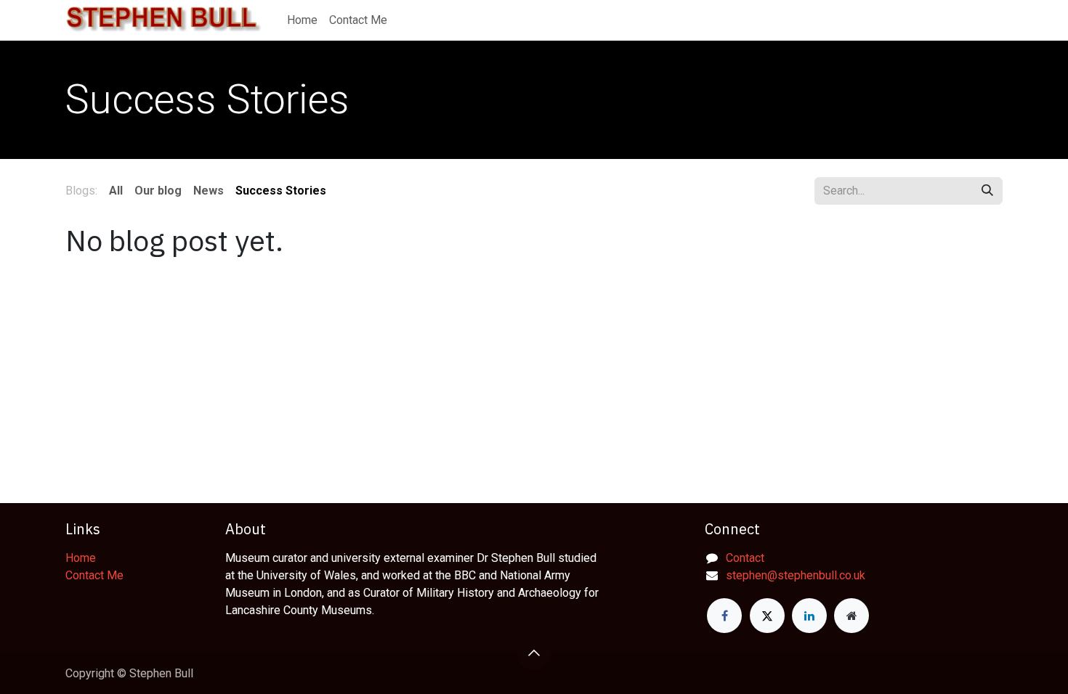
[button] (534, 652)
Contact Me (94, 575)
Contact (745, 558)
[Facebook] (724, 615)
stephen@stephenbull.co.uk (795, 575)
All (116, 190)
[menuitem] (302, 20)
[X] (767, 615)
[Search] (987, 191)
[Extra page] (851, 615)
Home (80, 558)
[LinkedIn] (809, 615)
